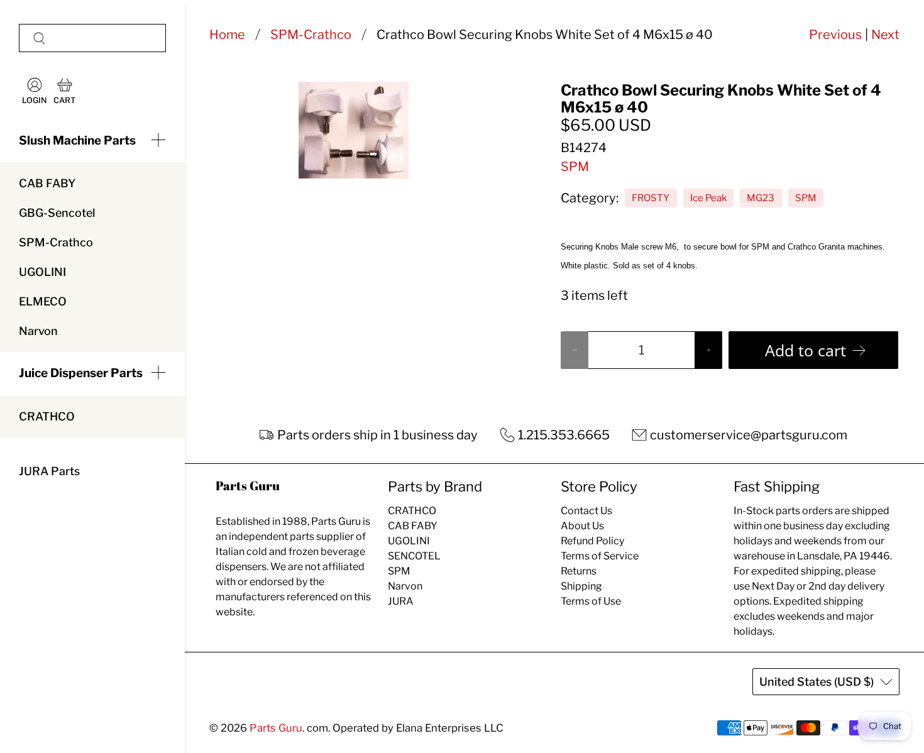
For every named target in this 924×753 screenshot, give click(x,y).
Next (885, 34)
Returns (579, 571)
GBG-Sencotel (57, 212)
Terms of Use (591, 601)
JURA (401, 601)
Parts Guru (276, 728)
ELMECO (43, 301)
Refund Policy (592, 541)
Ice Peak (708, 198)
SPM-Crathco (56, 242)
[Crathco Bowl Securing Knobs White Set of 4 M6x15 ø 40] (353, 130)
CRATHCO (47, 416)
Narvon (38, 331)
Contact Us (586, 511)
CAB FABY (47, 183)
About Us (582, 526)
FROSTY (650, 198)
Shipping (581, 586)
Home (227, 34)
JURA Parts (49, 471)
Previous (835, 34)
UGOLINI (42, 271)
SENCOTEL (414, 556)
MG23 (760, 198)
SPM (575, 166)
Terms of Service (600, 556)
